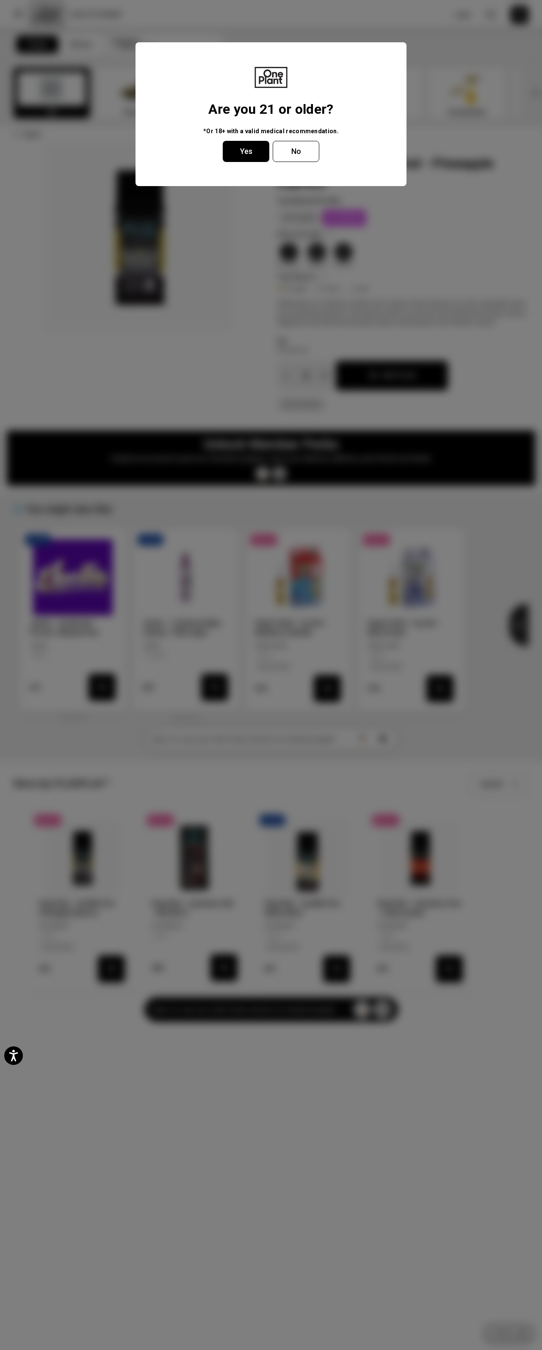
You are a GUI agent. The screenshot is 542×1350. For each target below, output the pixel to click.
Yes (246, 151)
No (296, 151)
